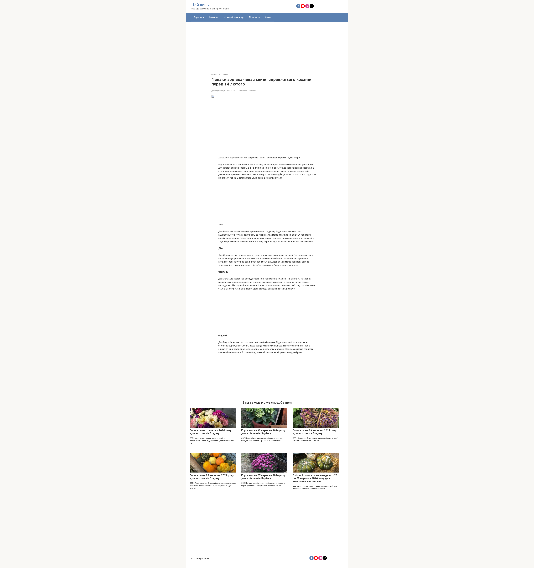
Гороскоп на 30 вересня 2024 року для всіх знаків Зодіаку (263, 432)
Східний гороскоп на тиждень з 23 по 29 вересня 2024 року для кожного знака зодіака (315, 478)
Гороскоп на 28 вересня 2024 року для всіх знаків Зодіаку (212, 477)
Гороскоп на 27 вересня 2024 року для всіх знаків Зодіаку (263, 477)
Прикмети (254, 17)
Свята (268, 17)
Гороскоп (199, 17)
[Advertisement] (267, 45)
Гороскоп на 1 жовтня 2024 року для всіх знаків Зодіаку (210, 432)
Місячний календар (233, 17)
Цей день (200, 5)
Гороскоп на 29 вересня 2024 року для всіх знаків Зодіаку (315, 432)
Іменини (213, 17)
